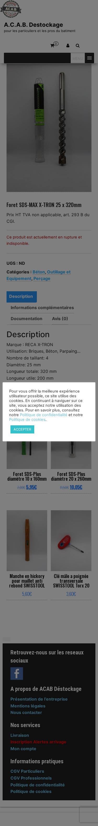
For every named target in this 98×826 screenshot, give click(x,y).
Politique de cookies (27, 419)
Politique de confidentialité (43, 414)
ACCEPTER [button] (22, 429)
